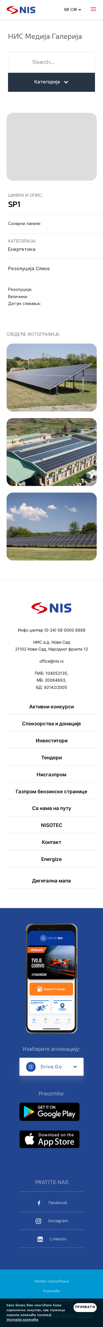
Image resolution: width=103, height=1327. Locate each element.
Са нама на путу (51, 808)
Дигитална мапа (51, 881)
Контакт (51, 842)
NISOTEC (51, 825)
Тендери (51, 757)
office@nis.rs (51, 661)
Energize (51, 859)
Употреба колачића (22, 1320)
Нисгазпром (51, 774)
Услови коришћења (51, 1281)
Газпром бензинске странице (51, 791)
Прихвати (85, 1307)
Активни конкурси (51, 707)
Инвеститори (52, 740)
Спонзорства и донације (51, 724)
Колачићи (51, 1291)
